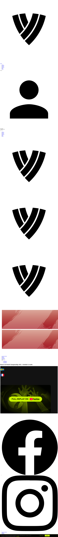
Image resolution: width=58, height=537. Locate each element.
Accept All (47, 535)
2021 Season (5, 362)
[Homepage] (29, 29)
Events (3, 66)
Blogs (2, 136)
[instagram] (30, 530)
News (2, 67)
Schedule (3, 65)
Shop (2, 68)
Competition (3, 358)
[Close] (57, 535)
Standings (3, 357)
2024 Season (5, 361)
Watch (1, 63)
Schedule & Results (4, 356)
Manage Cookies (41, 535)
